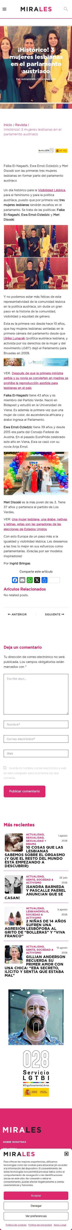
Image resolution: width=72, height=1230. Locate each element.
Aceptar (36, 1195)
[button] (66, 1154)
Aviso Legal (60, 1224)
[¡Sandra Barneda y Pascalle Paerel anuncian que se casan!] (14, 884)
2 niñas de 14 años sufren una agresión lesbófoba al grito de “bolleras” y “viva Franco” (35, 928)
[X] (37, 580)
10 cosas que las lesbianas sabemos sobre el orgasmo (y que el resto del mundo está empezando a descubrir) (35, 857)
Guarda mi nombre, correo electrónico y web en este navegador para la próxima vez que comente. (35, 773)
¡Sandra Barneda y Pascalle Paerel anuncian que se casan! (35, 892)
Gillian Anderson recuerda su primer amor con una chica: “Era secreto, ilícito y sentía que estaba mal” (35, 966)
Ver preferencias (36, 1216)
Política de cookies (16, 1224)
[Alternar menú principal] (4, 9)
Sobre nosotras (14, 1142)
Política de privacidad (40, 1224)
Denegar (36, 1206)
